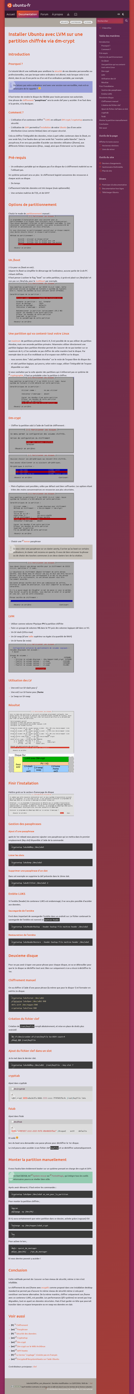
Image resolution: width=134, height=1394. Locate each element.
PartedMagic (58, 1175)
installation (46, 127)
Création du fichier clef (110, 105)
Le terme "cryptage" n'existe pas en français (36, 1354)
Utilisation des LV (108, 78)
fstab (103, 116)
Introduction (104, 42)
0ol (91, 1383)
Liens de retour (108, 149)
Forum (44, 14)
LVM (27, 127)
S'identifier (106, 28)
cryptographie (16, 375)
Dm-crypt (21, 1342)
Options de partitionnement (111, 57)
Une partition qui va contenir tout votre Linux (113, 65)
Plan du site (107, 171)
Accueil (11, 14)
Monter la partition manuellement (113, 120)
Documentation (28, 14)
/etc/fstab (18, 1122)
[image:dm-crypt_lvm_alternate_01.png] (41, 324)
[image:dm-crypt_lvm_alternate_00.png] (41, 251)
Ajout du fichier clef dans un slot (114, 109)
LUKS (47, 119)
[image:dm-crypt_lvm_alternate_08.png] (41, 671)
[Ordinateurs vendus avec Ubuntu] (76, 14)
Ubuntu (63, 127)
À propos (57, 14)
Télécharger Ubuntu (110, 192)
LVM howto (22, 1350)
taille (31, 636)
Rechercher (126, 21)
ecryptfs (45, 1287)
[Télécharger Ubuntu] (68, 14)
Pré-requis (103, 53)
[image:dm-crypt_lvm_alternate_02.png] (41, 409)
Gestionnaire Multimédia (112, 167)
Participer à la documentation (114, 184)
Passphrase (22, 1329)
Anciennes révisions (110, 145)
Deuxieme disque (106, 97)
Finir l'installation (106, 86)
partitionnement (34, 213)
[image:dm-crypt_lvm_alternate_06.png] (41, 752)
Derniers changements (111, 163)
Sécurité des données (26, 1333)
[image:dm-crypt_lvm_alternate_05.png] (41, 607)
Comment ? (106, 49)
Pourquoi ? (105, 45)
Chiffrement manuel (109, 101)
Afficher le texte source (109, 141)
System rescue (39, 1175)
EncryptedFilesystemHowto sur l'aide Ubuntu (38, 1359)
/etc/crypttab (19, 1089)
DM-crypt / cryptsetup (72, 119)
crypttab (104, 112)
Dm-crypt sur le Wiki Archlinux (31, 1346)
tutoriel (88, 22)
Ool (34, 1366)
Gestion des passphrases (111, 90)
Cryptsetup (22, 1337)
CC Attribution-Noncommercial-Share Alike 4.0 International (70, 1389)
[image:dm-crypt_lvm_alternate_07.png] (41, 536)
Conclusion (103, 124)
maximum (16, 340)
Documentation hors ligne (113, 188)
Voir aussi (103, 128)
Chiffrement (22, 1325)
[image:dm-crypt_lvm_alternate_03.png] (41, 452)
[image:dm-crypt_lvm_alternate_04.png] (41, 481)
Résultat (104, 82)
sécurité (64, 22)
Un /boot (105, 60)
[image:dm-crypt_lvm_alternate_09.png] (41, 815)
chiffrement (76, 22)
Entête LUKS (106, 94)
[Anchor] (11, 34)
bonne (27, 541)
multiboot (40, 281)
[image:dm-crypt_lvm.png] (41, 771)
